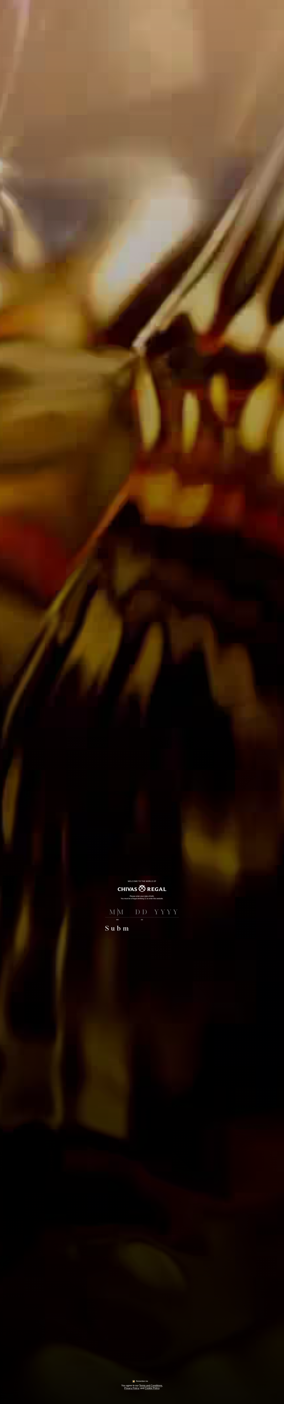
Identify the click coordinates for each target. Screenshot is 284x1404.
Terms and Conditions (150, 1385)
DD (142, 920)
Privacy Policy (131, 1388)
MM (117, 920)
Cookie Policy (152, 1388)
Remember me (142, 1381)
